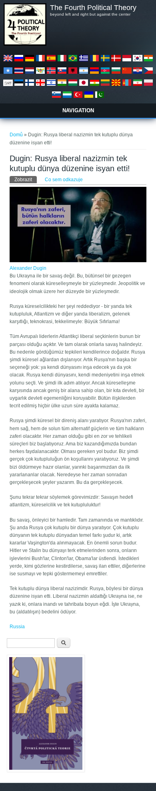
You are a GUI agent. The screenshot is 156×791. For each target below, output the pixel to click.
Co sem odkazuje (64, 179)
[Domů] (25, 44)
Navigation (78, 110)
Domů (16, 135)
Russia (17, 626)
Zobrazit (25, 179)
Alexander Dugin (28, 268)
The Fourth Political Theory (93, 7)
